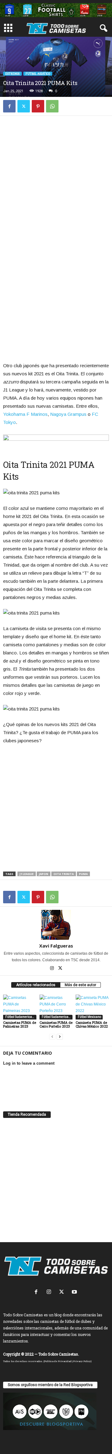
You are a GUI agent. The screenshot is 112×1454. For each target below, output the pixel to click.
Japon (43, 874)
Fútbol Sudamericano (20, 1017)
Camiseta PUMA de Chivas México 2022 (92, 1024)
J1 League (27, 874)
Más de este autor (80, 985)
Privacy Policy (82, 1361)
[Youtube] (75, 1292)
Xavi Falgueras (56, 946)
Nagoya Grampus (68, 414)
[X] (23, 106)
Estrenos (12, 73)
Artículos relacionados (35, 985)
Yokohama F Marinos (25, 414)
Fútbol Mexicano (89, 1017)
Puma (83, 874)
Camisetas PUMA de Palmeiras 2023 (19, 1024)
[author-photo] (56, 925)
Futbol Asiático (38, 73)
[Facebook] (9, 106)
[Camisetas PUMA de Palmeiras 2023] (19, 1007)
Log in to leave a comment (28, 1063)
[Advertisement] (56, 182)
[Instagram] (52, 969)
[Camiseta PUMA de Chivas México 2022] (92, 1007)
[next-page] (60, 1036)
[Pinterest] (38, 106)
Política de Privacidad (58, 1361)
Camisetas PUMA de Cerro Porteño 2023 (56, 1024)
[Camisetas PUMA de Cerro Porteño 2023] (56, 1007)
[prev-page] (52, 1036)
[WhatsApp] (52, 106)
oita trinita (64, 874)
